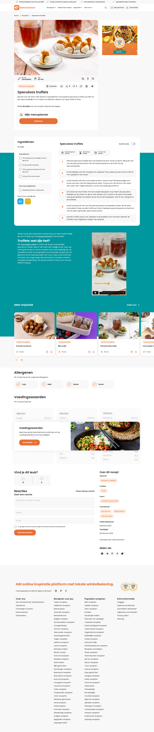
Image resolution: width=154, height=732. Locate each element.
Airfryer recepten (61, 629)
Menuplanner (119, 7)
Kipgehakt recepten (62, 719)
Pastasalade (90, 689)
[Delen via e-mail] (92, 86)
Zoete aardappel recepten (96, 625)
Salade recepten (91, 605)
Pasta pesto (89, 686)
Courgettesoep (60, 625)
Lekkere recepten (61, 642)
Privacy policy (123, 615)
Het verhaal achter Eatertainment (30, 602)
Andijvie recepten (61, 716)
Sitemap (120, 619)
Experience (20, 605)
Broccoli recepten (61, 679)
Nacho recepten (91, 662)
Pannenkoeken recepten (64, 622)
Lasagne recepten (92, 676)
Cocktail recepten (92, 696)
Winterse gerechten (62, 699)
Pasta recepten (91, 679)
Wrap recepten (91, 652)
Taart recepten (60, 696)
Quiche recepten (92, 669)
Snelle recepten (91, 639)
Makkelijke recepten (93, 635)
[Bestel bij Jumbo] (28, 201)
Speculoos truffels (38, 15)
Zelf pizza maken (61, 649)
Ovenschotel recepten (94, 629)
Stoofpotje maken (92, 615)
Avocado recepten (61, 709)
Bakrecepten (59, 609)
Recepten (50, 7)
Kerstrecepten (60, 702)
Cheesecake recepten (63, 692)
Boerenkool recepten (63, 676)
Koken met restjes (65, 7)
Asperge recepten (92, 719)
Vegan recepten (60, 639)
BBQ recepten (90, 602)
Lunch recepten (60, 645)
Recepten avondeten (93, 649)
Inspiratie (77, 7)
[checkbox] (133, 144)
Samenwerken (22, 612)
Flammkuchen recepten (95, 656)
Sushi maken (59, 662)
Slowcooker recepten (63, 632)
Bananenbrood (60, 615)
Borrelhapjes (90, 692)
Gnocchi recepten (61, 656)
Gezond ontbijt (91, 642)
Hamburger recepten (63, 669)
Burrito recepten (91, 659)
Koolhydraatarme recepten (96, 645)
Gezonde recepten (62, 612)
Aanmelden (133, 7)
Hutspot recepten (92, 712)
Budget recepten (61, 619)
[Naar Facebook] (65, 590)
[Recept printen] (86, 86)
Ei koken (88, 612)
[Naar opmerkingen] (80, 86)
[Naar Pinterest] (60, 590)
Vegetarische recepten (94, 632)
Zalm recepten (91, 609)
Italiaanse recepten (62, 605)
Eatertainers (21, 615)
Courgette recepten (62, 682)
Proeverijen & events (24, 609)
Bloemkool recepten (62, 672)
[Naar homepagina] (24, 7)
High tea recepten (92, 699)
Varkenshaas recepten (94, 709)
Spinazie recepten (92, 702)
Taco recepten (91, 666)
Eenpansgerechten (62, 635)
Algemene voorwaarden (127, 612)
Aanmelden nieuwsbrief (127, 609)
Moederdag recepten (63, 712)
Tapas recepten (60, 602)
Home (16, 15)
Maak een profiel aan (126, 605)
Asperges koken (60, 723)
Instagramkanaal (44, 236)
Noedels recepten (61, 659)
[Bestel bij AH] (20, 201)
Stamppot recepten (93, 706)
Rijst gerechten (60, 666)
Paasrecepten (60, 706)
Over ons (87, 7)
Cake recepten (60, 689)
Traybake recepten (93, 622)
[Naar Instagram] (55, 590)
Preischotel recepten (93, 716)
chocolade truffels (28, 244)
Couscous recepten (62, 686)
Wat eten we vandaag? (94, 619)
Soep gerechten (91, 672)
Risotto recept (60, 652)
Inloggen (120, 602)
